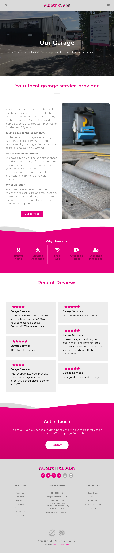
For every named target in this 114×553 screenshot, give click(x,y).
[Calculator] (71, 475)
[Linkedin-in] (59, 475)
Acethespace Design (61, 544)
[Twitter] (48, 475)
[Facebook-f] (43, 475)
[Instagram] (53, 475)
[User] (65, 475)
